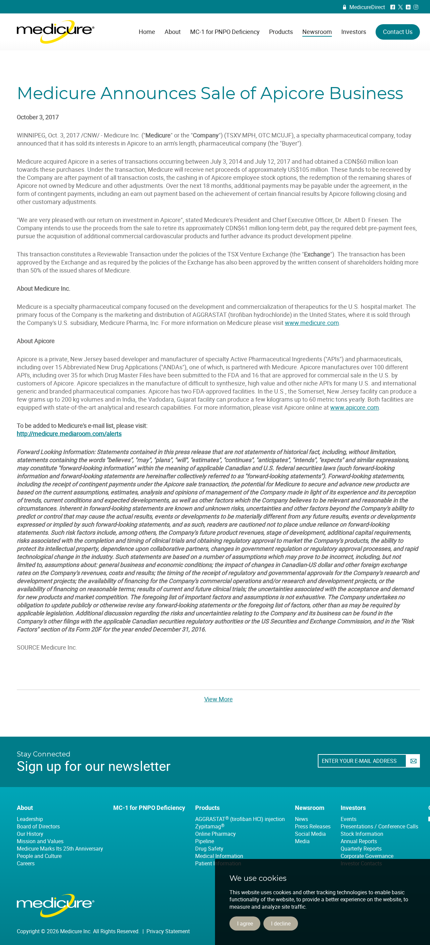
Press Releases (313, 826)
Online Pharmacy (215, 833)
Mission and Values (40, 841)
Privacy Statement (168, 931)
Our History (30, 833)
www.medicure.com (312, 323)
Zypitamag (209, 826)
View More (218, 699)
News (301, 819)
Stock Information (362, 833)
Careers (26, 863)
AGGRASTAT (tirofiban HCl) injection (240, 819)
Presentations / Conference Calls (379, 826)
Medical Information (219, 856)
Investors (353, 807)
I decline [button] (281, 923)
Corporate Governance (367, 856)
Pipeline (204, 841)
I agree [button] (245, 923)
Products (207, 807)
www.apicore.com (354, 407)
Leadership (30, 819)
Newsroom (310, 807)
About (25, 807)
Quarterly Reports (361, 848)
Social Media (310, 833)
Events (348, 819)
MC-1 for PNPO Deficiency (149, 807)
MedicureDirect (364, 7)
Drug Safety (209, 848)
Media (302, 841)
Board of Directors (38, 826)
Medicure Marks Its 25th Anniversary (60, 848)
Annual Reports (359, 841)
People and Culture (39, 856)
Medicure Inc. (55, 32)
